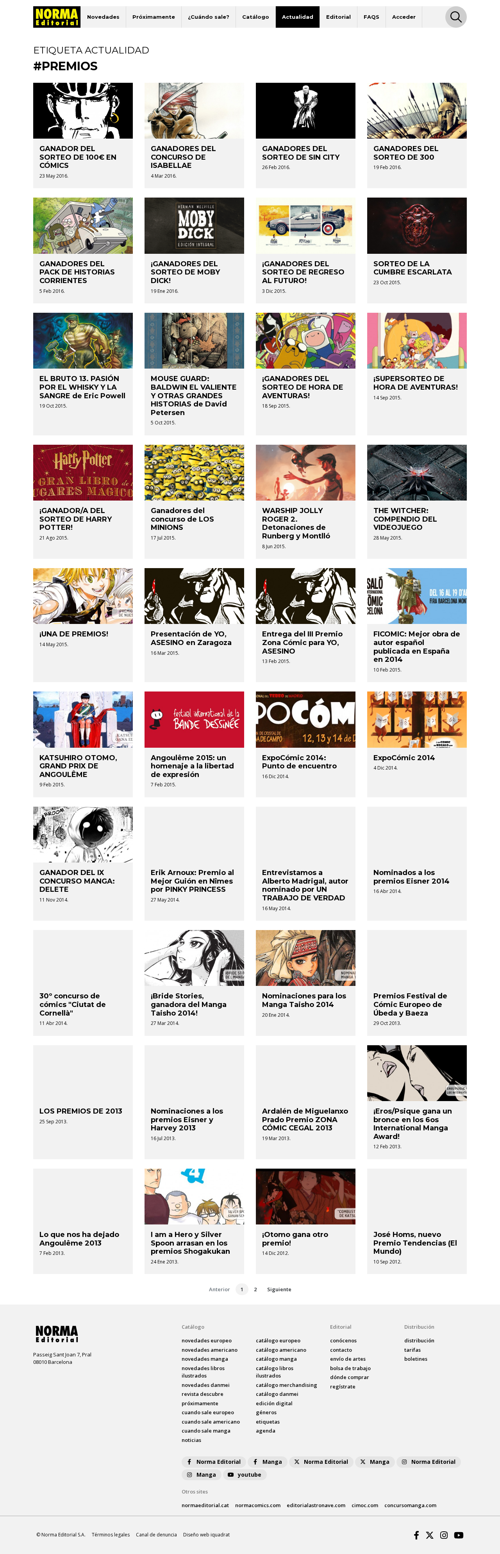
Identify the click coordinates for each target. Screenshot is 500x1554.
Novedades (103, 17)
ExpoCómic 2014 (404, 758)
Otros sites (195, 1491)
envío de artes (348, 1358)
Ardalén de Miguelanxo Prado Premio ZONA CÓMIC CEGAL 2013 (305, 1119)
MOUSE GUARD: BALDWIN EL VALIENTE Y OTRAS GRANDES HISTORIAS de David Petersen (194, 395)
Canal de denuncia (156, 1534)
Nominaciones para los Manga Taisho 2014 (304, 1000)
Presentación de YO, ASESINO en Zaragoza (191, 638)
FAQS (371, 17)
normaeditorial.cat (205, 1505)
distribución (419, 1340)
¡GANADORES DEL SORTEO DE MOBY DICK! (185, 272)
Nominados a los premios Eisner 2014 (411, 877)
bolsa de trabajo (350, 1368)
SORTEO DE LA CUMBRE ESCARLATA (412, 268)
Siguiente (279, 1289)
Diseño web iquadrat (206, 1534)
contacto (341, 1349)
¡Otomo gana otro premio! (295, 1238)
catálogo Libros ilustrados (274, 1372)
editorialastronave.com (316, 1505)
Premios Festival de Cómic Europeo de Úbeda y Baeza (410, 1004)
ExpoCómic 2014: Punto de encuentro (299, 762)
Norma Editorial (218, 1461)
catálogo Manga (276, 1358)
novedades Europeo (207, 1340)
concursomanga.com (410, 1505)
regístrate (342, 1386)
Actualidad (297, 17)
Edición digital (274, 1403)
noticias (191, 1440)
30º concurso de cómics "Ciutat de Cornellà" (72, 1004)
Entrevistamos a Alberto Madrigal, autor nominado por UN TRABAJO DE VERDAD (305, 885)
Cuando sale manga (206, 1430)
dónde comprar (349, 1377)
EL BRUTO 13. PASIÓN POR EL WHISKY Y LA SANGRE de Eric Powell (82, 387)
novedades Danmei (206, 1384)
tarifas (412, 1349)
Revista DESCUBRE (202, 1393)
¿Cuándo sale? (208, 17)
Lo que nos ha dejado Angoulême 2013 (79, 1238)
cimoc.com (365, 1505)
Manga (272, 1461)
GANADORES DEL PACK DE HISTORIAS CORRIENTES (77, 272)
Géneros (266, 1412)
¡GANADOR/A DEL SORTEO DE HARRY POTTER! (75, 519)
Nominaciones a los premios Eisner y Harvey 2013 (187, 1119)
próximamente (200, 1403)
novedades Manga (205, 1358)
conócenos (343, 1340)
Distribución (419, 1326)
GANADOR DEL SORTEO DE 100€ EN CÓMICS (77, 157)
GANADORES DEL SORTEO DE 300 (406, 153)
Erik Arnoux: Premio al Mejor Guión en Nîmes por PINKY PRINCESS (192, 881)
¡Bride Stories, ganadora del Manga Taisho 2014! (189, 1004)
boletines (415, 1358)
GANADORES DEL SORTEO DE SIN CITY (300, 153)
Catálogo (255, 17)
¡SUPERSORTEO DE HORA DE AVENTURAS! (415, 383)
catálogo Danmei (277, 1393)
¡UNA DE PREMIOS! (73, 634)
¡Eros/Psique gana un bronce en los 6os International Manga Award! (412, 1124)
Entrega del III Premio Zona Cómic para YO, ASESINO (302, 642)
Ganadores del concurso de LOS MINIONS (182, 519)
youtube (249, 1474)
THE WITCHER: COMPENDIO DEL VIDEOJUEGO (405, 519)
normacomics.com (257, 1505)
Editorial (338, 17)
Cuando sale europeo (208, 1412)
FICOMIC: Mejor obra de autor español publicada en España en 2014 (416, 647)
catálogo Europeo (278, 1340)
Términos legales (111, 1534)
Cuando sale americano (211, 1421)
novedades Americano (210, 1349)
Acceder (404, 17)
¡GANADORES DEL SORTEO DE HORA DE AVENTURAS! (302, 387)
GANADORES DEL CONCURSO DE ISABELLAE (183, 157)
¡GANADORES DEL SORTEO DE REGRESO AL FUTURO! (303, 272)
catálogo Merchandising (286, 1384)
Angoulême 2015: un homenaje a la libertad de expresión (192, 766)
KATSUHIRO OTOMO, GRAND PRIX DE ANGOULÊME (78, 766)
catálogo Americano (281, 1349)
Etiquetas (268, 1421)
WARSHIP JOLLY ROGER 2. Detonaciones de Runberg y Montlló (296, 523)
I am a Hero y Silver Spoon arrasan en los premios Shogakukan (190, 1243)
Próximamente (153, 17)
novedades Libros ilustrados (203, 1372)
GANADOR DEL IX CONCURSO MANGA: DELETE (77, 881)
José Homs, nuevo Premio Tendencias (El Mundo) (415, 1243)
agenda (265, 1430)
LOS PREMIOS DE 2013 (80, 1111)
